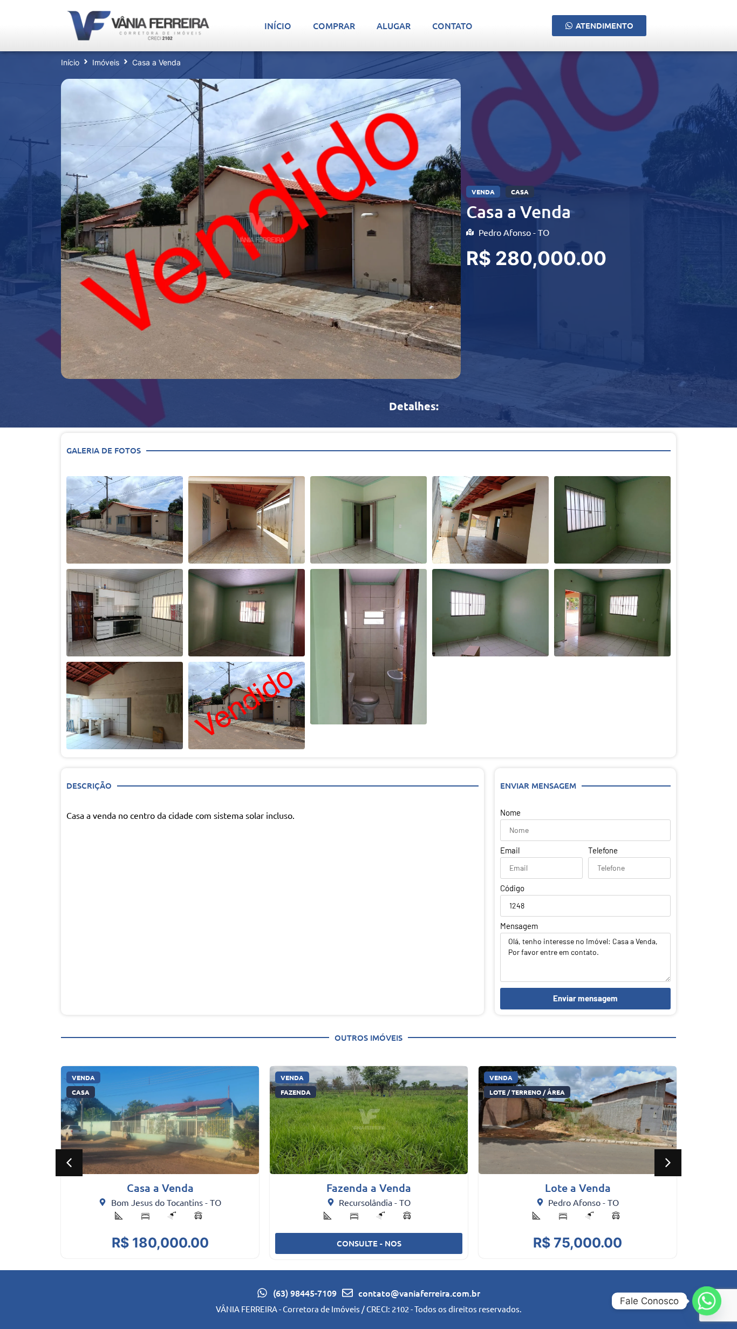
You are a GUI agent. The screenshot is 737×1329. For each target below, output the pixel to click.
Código (512, 888)
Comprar (334, 25)
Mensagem (519, 926)
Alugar (394, 25)
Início (277, 25)
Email (510, 850)
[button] (69, 1162)
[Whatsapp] (706, 1301)
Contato (452, 25)
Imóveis (105, 62)
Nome (510, 813)
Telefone (603, 850)
